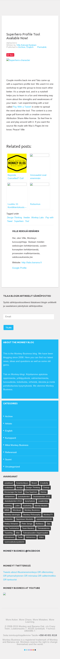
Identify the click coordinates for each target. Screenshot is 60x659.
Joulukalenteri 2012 (41, 496)
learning (8, 506)
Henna (43, 492)
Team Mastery (28, 528)
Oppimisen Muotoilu (24, 519)
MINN (6, 510)
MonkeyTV (48, 515)
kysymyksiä (30, 501)
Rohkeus (40, 524)
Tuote (20, 537)
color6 (35, 650)
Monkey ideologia (12, 515)
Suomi (8, 459)
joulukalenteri (24, 496)
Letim (17, 506)
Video (41, 537)
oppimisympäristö (44, 519)
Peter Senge (27, 524)
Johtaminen (9, 496)
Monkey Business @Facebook (21, 551)
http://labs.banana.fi (32, 262)
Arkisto (8, 423)
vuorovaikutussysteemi (14, 542)
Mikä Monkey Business (16, 445)
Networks (8, 519)
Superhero (19, 221)
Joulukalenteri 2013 (13, 501)
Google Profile (19, 268)
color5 (33, 650)
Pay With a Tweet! (22, 106)
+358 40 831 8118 (48, 635)
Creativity (44, 483)
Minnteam (17, 510)
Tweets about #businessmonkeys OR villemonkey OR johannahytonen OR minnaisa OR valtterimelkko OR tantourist (29, 576)
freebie (27, 217)
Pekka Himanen (11, 524)
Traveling (8, 533)
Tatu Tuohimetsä (11, 528)
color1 (24, 650)
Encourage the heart (13, 492)
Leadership (43, 501)
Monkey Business (32, 510)
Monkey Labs (37, 217)
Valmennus (31, 537)
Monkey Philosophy (31, 515)
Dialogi (46, 487)
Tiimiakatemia (43, 528)
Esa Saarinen (31, 492)
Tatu (48, 524)
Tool (27, 221)
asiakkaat (8, 483)
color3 (29, 650)
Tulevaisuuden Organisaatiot (35, 533)
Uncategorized (12, 466)
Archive (21, 47)
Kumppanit (10, 438)
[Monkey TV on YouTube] (4, 594)
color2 (27, 650)
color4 (31, 650)
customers (8, 487)
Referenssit (11, 452)
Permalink (42, 47)
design (20, 487)
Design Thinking (14, 217)
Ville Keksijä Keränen (26, 45)
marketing (27, 506)
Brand (34, 483)
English (30, 47)
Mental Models (41, 506)
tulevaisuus (9, 537)
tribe (18, 533)
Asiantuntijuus (22, 483)
